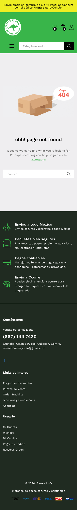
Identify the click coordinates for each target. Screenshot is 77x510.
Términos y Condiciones (19, 400)
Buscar (69, 46)
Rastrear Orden (13, 449)
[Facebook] (4, 360)
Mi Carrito (10, 438)
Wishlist (8, 432)
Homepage (39, 159)
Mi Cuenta (10, 427)
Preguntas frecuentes (17, 383)
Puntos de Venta (14, 388)
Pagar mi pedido (14, 444)
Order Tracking (13, 394)
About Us (9, 405)
